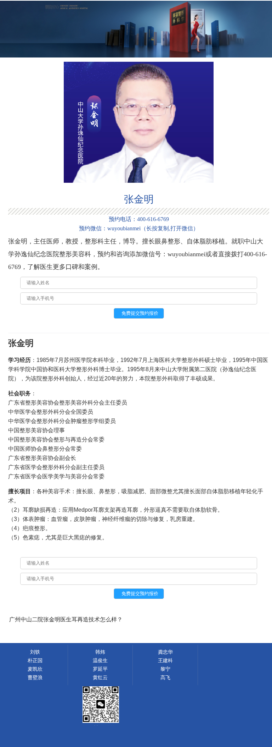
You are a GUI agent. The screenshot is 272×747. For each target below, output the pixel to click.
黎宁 (165, 669)
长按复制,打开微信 (169, 228)
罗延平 (100, 669)
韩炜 (100, 652)
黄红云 (100, 677)
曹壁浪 (35, 677)
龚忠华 (165, 652)
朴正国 (35, 660)
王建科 (165, 660)
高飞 (165, 677)
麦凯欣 (35, 669)
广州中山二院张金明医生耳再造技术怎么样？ (66, 619)
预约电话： (139, 219)
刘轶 (35, 652)
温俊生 (100, 660)
